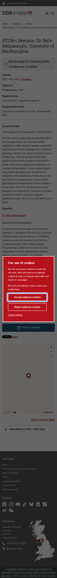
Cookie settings (15, 315)
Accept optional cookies (27, 297)
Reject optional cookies (27, 307)
